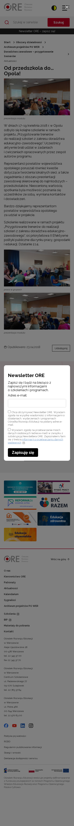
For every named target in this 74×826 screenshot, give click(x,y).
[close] (67, 7)
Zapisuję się (23, 452)
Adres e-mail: (17, 395)
